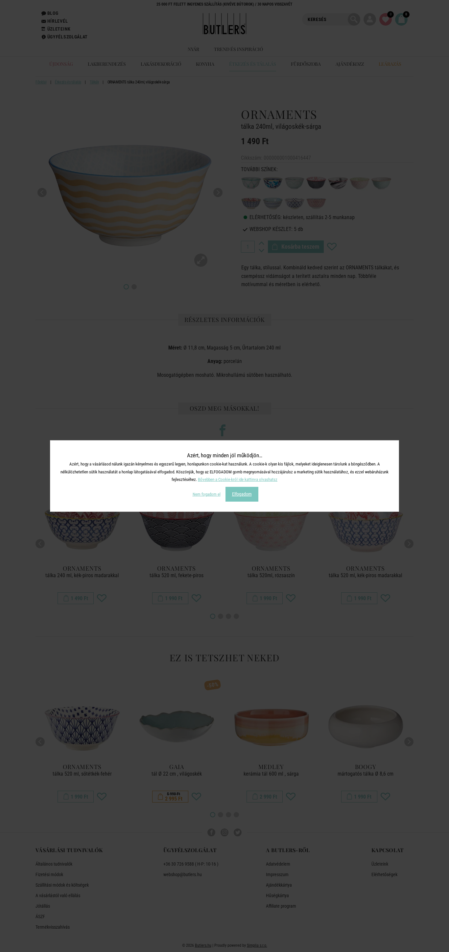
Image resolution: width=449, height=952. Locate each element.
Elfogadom (242, 494)
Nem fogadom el (207, 494)
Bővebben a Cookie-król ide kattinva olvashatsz (237, 479)
